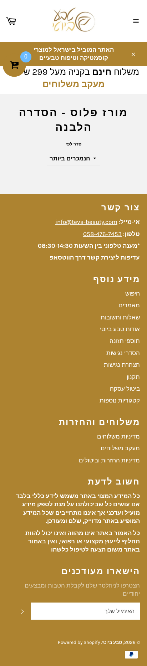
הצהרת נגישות (122, 364)
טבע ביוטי (112, 642)
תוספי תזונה (125, 340)
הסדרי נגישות (123, 353)
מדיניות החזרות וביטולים (109, 460)
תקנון (133, 376)
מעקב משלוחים (73, 84)
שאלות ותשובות (120, 317)
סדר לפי (73, 144)
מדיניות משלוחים (118, 436)
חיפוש (132, 293)
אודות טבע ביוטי (120, 329)
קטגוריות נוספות (120, 400)
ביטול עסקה (125, 388)
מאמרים (129, 305)
